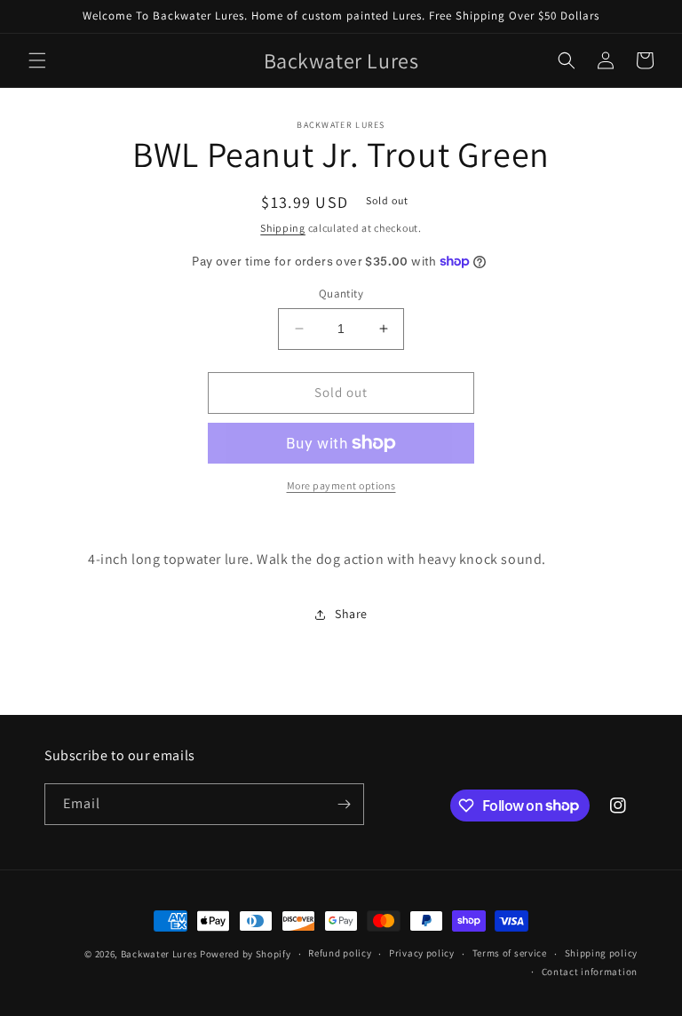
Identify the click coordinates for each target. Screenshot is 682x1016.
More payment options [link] (341, 485)
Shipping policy (601, 953)
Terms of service (509, 953)
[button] (37, 60)
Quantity (341, 293)
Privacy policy (422, 953)
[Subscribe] (343, 804)
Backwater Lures (159, 954)
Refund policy (339, 953)
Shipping (282, 227)
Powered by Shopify (245, 954)
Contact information (590, 971)
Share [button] (351, 614)
